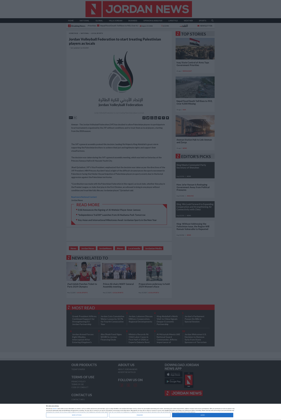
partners (55, 408)
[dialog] (140, 412)
